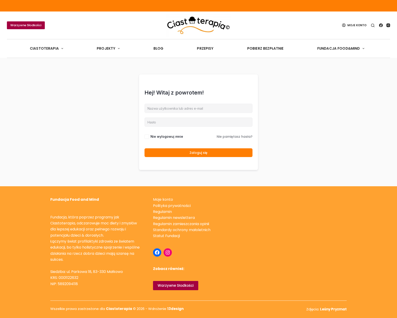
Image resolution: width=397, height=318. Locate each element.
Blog (158, 48)
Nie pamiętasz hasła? (234, 136)
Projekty (106, 48)
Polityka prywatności (172, 205)
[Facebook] (381, 25)
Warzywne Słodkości (25, 25)
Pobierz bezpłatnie (265, 48)
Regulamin (162, 211)
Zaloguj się (198, 152)
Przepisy (205, 48)
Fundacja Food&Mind (338, 48)
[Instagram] (388, 25)
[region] (59, 287)
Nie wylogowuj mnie (166, 136)
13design (175, 308)
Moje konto (163, 199)
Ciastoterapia (44, 48)
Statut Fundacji (166, 235)
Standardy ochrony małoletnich (181, 229)
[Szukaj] (372, 25)
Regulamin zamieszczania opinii (181, 223)
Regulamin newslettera (174, 217)
